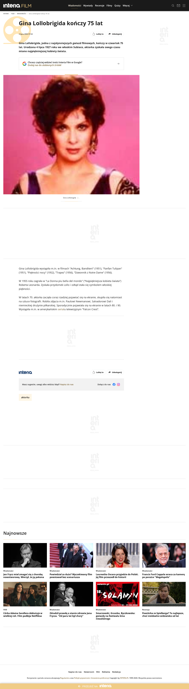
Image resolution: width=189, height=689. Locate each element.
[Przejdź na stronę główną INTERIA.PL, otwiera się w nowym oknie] (11, 5)
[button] (74, 5)
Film (12, 14)
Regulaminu (65, 678)
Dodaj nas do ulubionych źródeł (55, 65)
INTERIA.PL (124, 678)
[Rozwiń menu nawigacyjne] (184, 5)
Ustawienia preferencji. (100, 678)
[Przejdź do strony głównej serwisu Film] (26, 5)
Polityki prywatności (82, 678)
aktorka (25, 397)
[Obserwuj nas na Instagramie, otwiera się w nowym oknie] (118, 384)
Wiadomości (21, 14)
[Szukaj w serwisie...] (173, 5)
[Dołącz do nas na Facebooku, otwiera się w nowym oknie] (114, 384)
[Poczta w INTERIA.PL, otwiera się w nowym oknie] (178, 5)
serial (61, 309)
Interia (6, 14)
